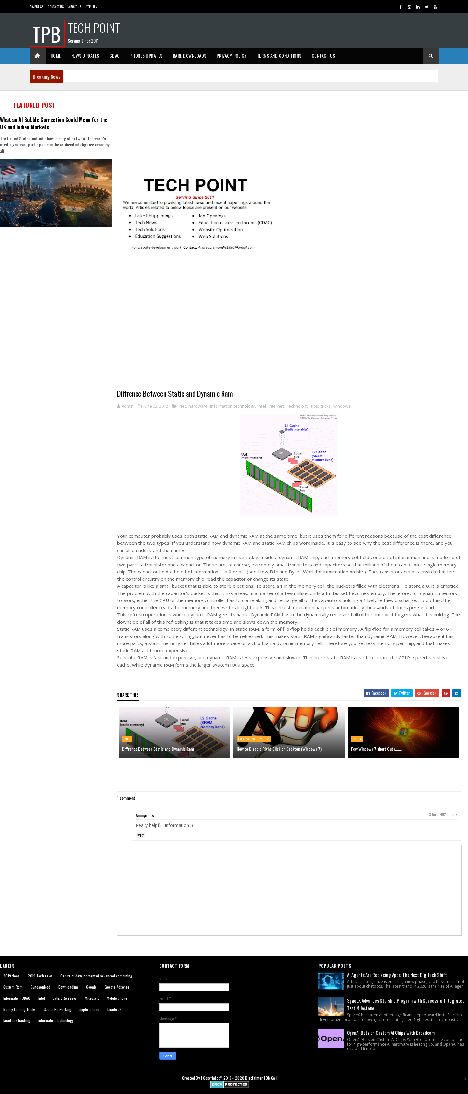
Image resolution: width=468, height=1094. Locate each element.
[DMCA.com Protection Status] (229, 1086)
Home (56, 55)
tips (314, 406)
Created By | (192, 1078)
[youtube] (435, 6)
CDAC (115, 55)
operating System (253, 739)
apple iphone (89, 1009)
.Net (182, 406)
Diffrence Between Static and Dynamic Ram (158, 748)
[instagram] (409, 6)
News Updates (85, 55)
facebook (114, 1009)
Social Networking (57, 1009)
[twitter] (426, 6)
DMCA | (271, 1078)
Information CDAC (16, 998)
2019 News (11, 975)
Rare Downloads (190, 55)
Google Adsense (117, 987)
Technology (297, 406)
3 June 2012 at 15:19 (443, 814)
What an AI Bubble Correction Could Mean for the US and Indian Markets (53, 123)
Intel (262, 406)
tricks (326, 406)
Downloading (68, 987)
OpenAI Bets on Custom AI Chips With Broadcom (391, 1032)
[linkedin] (418, 6)
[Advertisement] (58, 279)
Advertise (36, 6)
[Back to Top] (464, 1078)
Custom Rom (13, 987)
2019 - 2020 (233, 1078)
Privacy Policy (232, 55)
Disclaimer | (255, 1078)
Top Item (92, 6)
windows (342, 406)
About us (74, 6)
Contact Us (56, 6)
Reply (140, 834)
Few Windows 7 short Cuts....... (376, 748)
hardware (198, 406)
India (357, 739)
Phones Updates (146, 55)
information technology (232, 406)
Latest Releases (65, 998)
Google (91, 987)
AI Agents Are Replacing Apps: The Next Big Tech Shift (397, 974)
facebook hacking (16, 1020)
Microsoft (92, 998)
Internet (276, 406)
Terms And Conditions (279, 55)
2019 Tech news (40, 975)
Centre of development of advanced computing (96, 975)
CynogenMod (40, 987)
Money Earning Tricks (19, 1009)
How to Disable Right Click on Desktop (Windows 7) (279, 748)
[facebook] (400, 6)
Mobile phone (117, 998)
